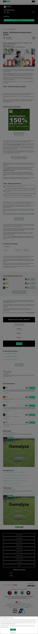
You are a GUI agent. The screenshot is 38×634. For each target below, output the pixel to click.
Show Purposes (13, 632)
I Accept (13, 629)
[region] (19, 625)
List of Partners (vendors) (4, 627)
